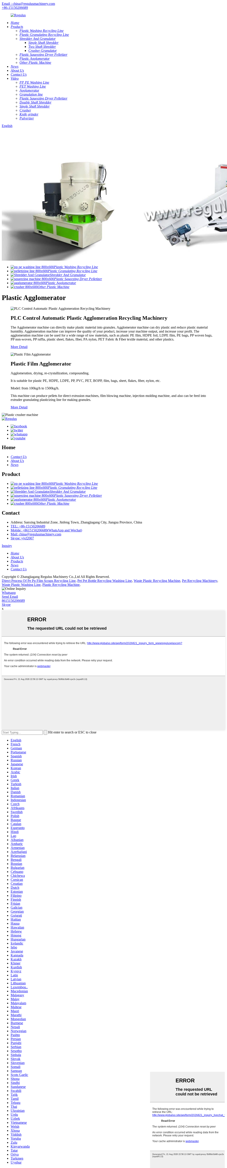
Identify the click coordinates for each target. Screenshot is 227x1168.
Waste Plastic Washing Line (21, 585)
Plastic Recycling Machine (61, 585)
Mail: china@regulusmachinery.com (36, 534)
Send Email (10, 596)
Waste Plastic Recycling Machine (157, 581)
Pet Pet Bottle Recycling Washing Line (104, 581)
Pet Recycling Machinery (199, 581)
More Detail (19, 347)
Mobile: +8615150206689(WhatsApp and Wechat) (46, 530)
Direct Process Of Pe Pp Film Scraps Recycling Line (39, 581)
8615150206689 (13, 600)
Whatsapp (9, 593)
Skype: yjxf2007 (22, 538)
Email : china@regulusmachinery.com (28, 4)
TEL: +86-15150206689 (28, 526)
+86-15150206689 (15, 8)
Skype (6, 604)
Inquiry (7, 546)
